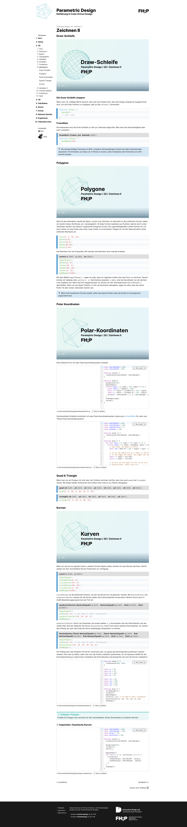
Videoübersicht (44, 122)
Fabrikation (43, 103)
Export (41, 54)
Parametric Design (62, 26)
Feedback (61, 808)
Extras (41, 111)
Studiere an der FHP (83, 814)
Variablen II (43, 88)
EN (42, 131)
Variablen (42, 59)
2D (39, 45)
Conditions (43, 64)
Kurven (42, 84)
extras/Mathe (130, 416)
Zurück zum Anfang (138, 788)
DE (39, 131)
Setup (40, 42)
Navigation (42, 35)
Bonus (41, 107)
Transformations (45, 91)
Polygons (42, 74)
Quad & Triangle (45, 81)
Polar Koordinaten (46, 77)
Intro (40, 38)
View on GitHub (99, 411)
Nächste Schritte (45, 114)
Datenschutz (62, 813)
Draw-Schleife (44, 70)
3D (39, 100)
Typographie (44, 57)
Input (41, 96)
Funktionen (43, 93)
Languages (42, 128)
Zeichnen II (43, 67)
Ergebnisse (43, 118)
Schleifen (42, 62)
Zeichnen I (43, 51)
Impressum (61, 810)
